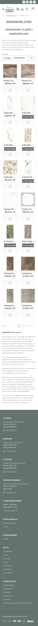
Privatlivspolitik (8, 596)
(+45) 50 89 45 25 (11, 430)
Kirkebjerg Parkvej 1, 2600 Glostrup (14, 463)
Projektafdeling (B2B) (9, 523)
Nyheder (5, 539)
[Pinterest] (27, 2)
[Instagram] (30, 2)
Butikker (5, 555)
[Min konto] (22, 9)
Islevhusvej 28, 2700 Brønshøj (12, 442)
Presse (5, 526)
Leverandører (7, 569)
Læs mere (5, 54)
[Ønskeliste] (26, 9)
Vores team (6, 558)
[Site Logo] (9, 9)
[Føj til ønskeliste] (10, 90)
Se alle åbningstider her (10, 510)
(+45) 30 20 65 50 (11, 492)
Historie (5, 562)
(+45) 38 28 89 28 (11, 451)
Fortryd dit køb (7, 588)
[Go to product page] (10, 71)
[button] (3, 9)
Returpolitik (6, 592)
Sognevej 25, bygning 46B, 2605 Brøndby (16, 484)
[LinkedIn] (34, 2)
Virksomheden (7, 551)
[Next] (34, 325)
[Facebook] (23, 2)
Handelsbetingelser (9, 585)
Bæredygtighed (8, 565)
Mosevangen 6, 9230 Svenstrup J (13, 422)
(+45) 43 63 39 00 (11, 472)
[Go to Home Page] (2, 16)
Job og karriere (7, 573)
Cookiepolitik (7, 599)
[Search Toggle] (18, 9)
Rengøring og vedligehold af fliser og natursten (17, 603)
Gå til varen (29, 117)
